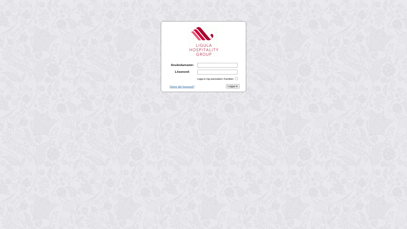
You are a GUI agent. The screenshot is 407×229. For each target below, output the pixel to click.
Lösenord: (182, 71)
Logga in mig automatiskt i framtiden (215, 79)
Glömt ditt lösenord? (182, 86)
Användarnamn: (182, 65)
